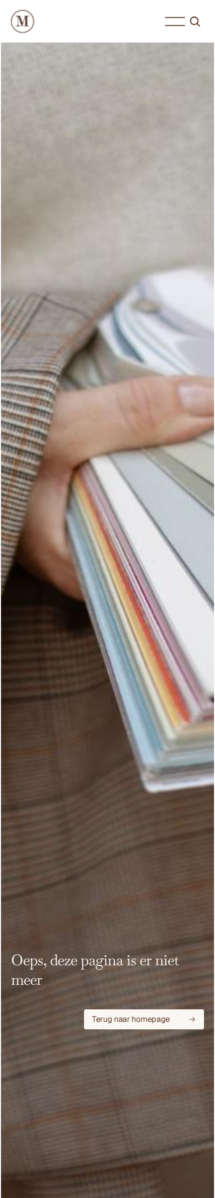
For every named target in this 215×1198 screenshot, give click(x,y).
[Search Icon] (195, 22)
